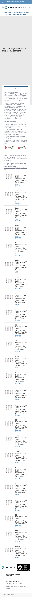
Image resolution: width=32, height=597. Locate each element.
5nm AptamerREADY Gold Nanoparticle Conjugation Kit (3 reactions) (21, 177)
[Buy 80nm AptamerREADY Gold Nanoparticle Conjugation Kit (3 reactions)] (8, 471)
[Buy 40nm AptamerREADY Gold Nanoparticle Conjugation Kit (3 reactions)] (8, 344)
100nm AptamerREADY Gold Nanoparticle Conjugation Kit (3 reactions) (21, 535)
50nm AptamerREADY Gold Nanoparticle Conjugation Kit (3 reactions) (21, 377)
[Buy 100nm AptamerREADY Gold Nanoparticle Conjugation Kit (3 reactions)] (8, 534)
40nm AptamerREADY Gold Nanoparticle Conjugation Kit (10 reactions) (21, 361)
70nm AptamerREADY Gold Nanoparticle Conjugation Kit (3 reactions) (21, 440)
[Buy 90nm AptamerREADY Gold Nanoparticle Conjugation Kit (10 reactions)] (8, 518)
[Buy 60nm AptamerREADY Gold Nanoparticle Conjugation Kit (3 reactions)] (8, 407)
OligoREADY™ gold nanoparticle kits (12, 158)
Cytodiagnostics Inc (6, 594)
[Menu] (3, 7)
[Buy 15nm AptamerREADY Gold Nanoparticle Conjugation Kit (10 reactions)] (8, 263)
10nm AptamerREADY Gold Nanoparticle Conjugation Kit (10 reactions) (21, 229)
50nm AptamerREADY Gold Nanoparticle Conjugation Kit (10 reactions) (21, 392)
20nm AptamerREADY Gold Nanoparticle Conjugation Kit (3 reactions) (21, 282)
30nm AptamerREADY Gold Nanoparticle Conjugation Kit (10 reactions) (21, 329)
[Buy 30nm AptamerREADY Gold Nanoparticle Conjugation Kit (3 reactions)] (8, 312)
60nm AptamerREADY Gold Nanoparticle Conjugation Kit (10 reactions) (21, 424)
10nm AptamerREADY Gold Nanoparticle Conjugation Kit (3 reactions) (21, 212)
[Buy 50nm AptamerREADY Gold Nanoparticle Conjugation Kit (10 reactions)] (8, 392)
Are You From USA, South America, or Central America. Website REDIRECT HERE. (16, 13)
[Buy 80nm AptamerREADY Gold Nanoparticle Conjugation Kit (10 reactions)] (8, 487)
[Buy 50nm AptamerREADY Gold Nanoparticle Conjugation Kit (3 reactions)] (8, 376)
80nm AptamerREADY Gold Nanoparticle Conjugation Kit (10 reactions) (21, 487)
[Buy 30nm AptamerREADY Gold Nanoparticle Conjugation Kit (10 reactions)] (8, 328)
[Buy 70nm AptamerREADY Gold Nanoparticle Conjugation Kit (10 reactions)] (8, 455)
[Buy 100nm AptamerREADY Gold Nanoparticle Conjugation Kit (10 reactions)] (8, 550)
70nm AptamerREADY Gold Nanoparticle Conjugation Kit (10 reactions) (21, 456)
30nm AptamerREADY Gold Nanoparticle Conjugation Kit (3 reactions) (21, 313)
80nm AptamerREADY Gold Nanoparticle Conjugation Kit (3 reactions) (21, 472)
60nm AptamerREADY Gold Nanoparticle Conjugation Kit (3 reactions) (21, 408)
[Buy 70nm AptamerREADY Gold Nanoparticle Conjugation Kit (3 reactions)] (8, 439)
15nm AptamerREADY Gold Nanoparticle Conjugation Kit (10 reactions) (21, 264)
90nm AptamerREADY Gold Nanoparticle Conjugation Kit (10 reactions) (21, 519)
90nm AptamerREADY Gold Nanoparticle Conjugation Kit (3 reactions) (21, 503)
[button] (28, 7)
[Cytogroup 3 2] (8, 567)
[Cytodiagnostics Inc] (15, 7)
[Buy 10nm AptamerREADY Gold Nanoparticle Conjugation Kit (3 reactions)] (8, 211)
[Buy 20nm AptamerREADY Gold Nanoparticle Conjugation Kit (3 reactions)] (8, 281)
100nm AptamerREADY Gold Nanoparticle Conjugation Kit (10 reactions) (21, 551)
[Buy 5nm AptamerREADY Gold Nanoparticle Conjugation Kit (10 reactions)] (8, 194)
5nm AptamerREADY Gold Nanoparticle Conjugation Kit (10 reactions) (21, 195)
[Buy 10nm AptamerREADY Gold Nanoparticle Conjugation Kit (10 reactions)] (8, 229)
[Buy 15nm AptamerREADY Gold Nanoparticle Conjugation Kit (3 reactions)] (8, 246)
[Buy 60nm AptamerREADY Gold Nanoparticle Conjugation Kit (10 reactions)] (8, 423)
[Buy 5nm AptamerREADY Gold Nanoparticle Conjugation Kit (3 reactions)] (8, 177)
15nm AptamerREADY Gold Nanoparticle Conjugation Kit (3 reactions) (21, 247)
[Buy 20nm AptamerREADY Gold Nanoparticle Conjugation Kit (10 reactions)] (8, 297)
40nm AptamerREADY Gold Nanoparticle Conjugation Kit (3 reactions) (21, 345)
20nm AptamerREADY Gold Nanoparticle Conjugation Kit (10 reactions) (21, 297)
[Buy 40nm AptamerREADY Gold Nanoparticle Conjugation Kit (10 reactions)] (8, 360)
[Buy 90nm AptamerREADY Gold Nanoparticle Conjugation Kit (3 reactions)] (8, 502)
